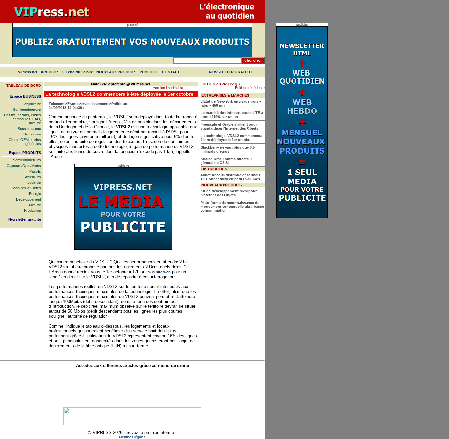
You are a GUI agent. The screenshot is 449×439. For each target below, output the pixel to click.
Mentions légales (132, 437)
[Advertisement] (132, 387)
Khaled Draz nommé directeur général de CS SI (226, 161)
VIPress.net (27, 72)
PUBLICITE (149, 72)
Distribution (32, 134)
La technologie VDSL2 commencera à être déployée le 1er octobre (231, 138)
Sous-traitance (29, 129)
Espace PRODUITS (25, 153)
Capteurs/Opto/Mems (24, 166)
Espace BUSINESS (25, 96)
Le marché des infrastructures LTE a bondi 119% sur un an (232, 115)
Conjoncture (31, 104)
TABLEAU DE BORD (23, 85)
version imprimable (168, 88)
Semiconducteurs (27, 109)
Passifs (35, 171)
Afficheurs (33, 177)
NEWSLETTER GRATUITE (231, 72)
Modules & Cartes (26, 188)
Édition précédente (250, 88)
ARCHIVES (50, 72)
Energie (35, 194)
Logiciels (34, 182)
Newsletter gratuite (24, 219)
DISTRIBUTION (214, 169)
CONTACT (171, 72)
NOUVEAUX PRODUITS (116, 72)
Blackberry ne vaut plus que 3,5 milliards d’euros (228, 149)
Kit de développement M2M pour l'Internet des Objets (229, 193)
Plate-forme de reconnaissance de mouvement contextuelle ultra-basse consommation (232, 206)
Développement (28, 199)
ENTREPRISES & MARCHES (225, 95)
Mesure (35, 205)
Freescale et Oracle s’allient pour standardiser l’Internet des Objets (229, 126)
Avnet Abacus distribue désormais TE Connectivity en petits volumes (230, 177)
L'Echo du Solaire (77, 72)
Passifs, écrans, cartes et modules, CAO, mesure (22, 119)
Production (32, 210)
